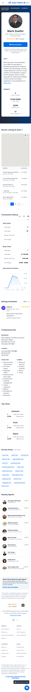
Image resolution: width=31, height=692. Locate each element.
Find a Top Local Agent (10, 587)
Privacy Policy (20, 647)
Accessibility (20, 656)
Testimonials (5, 653)
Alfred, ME (15, 455)
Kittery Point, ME (7, 471)
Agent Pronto (5, 8)
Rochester (24, 8)
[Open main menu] (2, 2)
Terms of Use (20, 650)
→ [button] (22, 204)
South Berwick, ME (19, 483)
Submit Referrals (21, 635)
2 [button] (15, 204)
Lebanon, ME (19, 471)
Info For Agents (21, 632)
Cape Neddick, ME (18, 459)
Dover (15, 422)
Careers (3, 656)
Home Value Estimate (7, 635)
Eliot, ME (4, 463)
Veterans (3, 638)
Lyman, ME (5, 475)
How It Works (5, 629)
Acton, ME (5, 455)
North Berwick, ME (17, 475)
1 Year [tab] (20, 216)
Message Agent (16, 44)
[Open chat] (27, 688)
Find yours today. (15, 615)
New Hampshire (15, 8)
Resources (4, 632)
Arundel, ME (24, 455)
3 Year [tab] (28, 216)
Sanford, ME (17, 479)
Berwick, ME (5, 459)
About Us (4, 647)
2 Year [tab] (24, 216)
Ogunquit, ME (6, 479)
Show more (7, 83)
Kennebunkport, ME (8, 467)
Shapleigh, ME (6, 483)
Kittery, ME (20, 467)
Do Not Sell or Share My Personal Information (15, 677)
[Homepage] (15, 2)
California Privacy (22, 653)
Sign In (27, 3)
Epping (15, 434)
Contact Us (4, 650)
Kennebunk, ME (15, 463)
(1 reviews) (21, 38)
